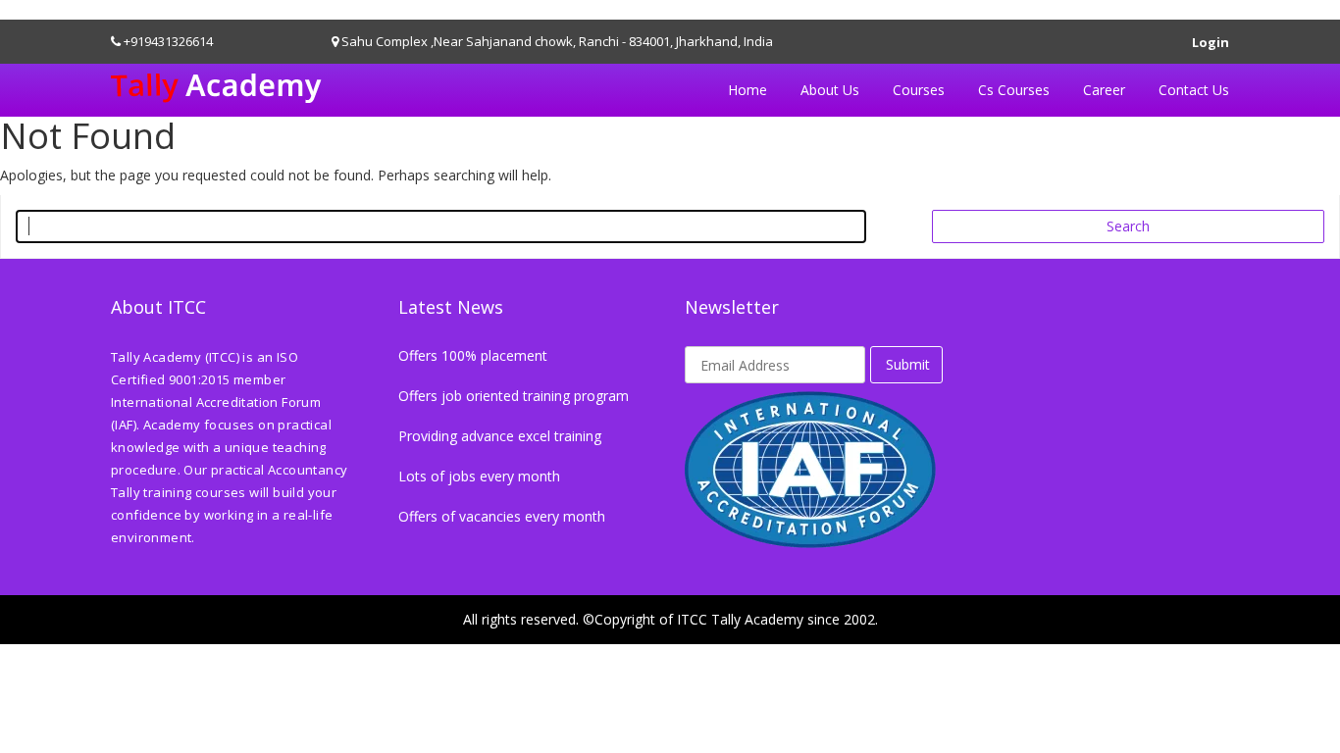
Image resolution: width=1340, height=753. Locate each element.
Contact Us (1194, 89)
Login (1210, 38)
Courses (919, 89)
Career (1104, 89)
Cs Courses (1014, 89)
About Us (829, 89)
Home (747, 89)
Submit (908, 364)
